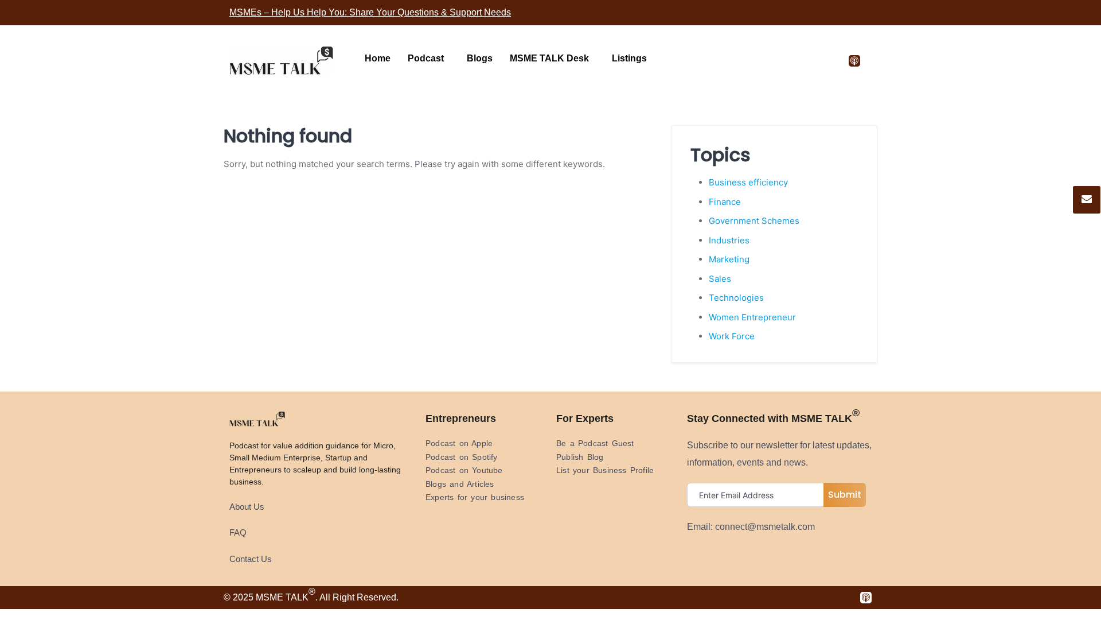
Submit (844, 494)
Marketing (729, 259)
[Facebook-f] (731, 60)
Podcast (426, 58)
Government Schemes (754, 220)
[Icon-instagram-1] (780, 60)
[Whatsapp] (805, 60)
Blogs (480, 58)
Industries (729, 240)
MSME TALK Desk (549, 58)
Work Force (732, 336)
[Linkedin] (706, 60)
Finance (725, 201)
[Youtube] (681, 60)
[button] (428, 58)
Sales (720, 278)
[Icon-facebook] (736, 597)
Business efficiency (748, 182)
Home (378, 58)
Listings (629, 58)
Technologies (736, 297)
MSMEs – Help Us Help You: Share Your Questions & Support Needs (370, 12)
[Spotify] (829, 60)
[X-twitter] (755, 60)
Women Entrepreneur (752, 317)
